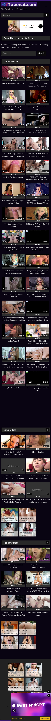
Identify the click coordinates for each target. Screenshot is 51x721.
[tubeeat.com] (21, 4)
